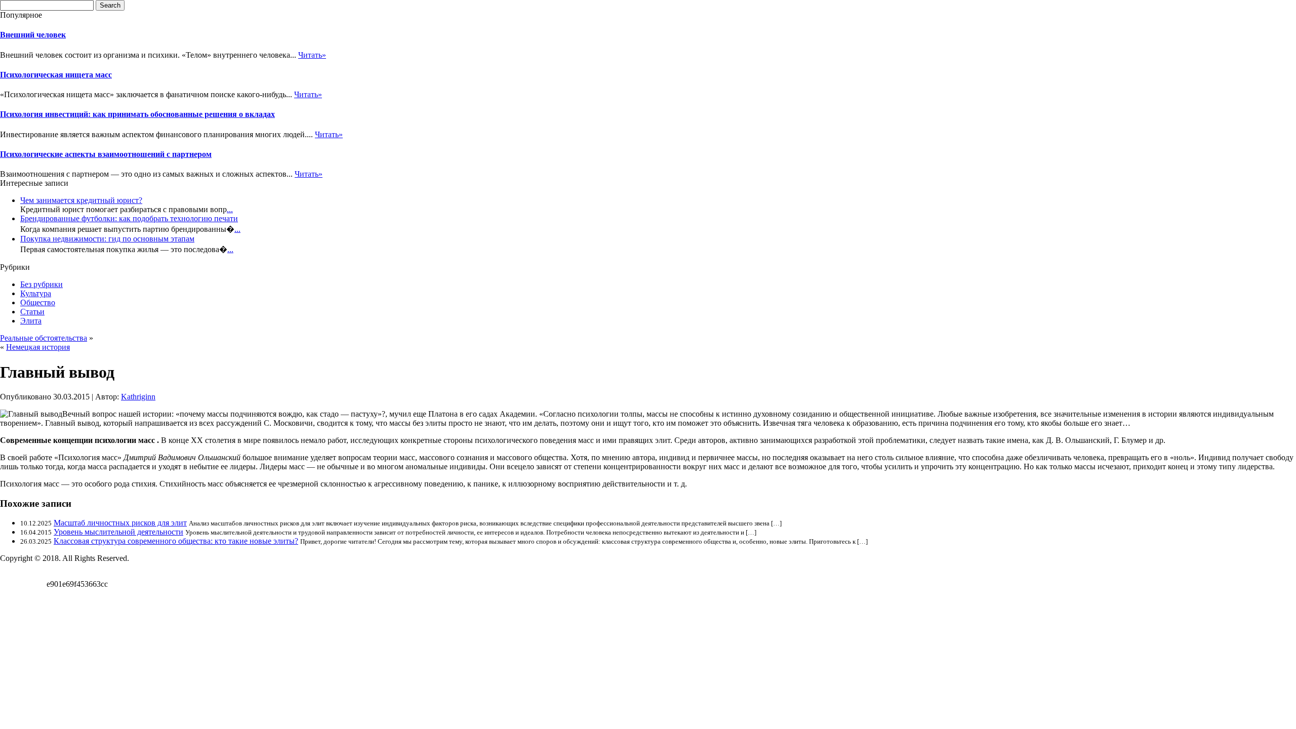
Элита (31, 320)
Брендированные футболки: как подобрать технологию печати (129, 218)
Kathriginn (138, 396)
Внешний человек (33, 34)
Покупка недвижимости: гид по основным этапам (107, 238)
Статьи (32, 311)
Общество (37, 302)
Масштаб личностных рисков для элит (120, 522)
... (230, 209)
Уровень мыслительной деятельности (118, 532)
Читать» (312, 55)
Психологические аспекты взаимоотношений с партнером (106, 154)
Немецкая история (38, 347)
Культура (35, 293)
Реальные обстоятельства (43, 338)
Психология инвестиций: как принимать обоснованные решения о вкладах (137, 114)
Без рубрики (41, 284)
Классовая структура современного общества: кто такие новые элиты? (176, 541)
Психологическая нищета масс (56, 74)
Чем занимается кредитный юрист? (81, 200)
